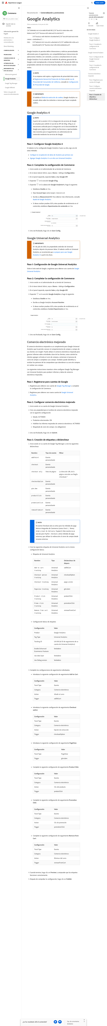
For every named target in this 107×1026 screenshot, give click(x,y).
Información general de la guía (11, 33)
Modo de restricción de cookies (52, 97)
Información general (11, 74)
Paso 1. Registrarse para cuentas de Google (96, 81)
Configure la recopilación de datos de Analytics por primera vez (51, 155)
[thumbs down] (60, 1021)
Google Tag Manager (64, 386)
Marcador (90, 25)
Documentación (32, 13)
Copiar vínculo (100, 25)
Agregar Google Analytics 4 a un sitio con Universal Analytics (51, 158)
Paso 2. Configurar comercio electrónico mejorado (95, 88)
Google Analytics (10, 79)
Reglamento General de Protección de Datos (50, 79)
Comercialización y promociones (52, 13)
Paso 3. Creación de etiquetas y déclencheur (95, 97)
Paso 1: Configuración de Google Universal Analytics (96, 59)
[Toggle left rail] (19, 8)
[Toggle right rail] (88, 8)
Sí (91, 19)
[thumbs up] (55, 1021)
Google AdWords (10, 87)
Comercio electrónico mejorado (94, 75)
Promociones (8, 54)
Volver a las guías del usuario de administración (11, 93)
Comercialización (9, 50)
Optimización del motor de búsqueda (9, 64)
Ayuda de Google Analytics (42, 199)
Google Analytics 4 (93, 34)
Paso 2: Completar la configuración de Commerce (95, 46)
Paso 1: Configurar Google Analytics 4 (94, 39)
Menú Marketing (9, 46)
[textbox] (11, 19)
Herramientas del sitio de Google (9, 69)
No (96, 19)
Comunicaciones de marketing (9, 59)
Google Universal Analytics (95, 53)
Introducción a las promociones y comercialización (9, 40)
